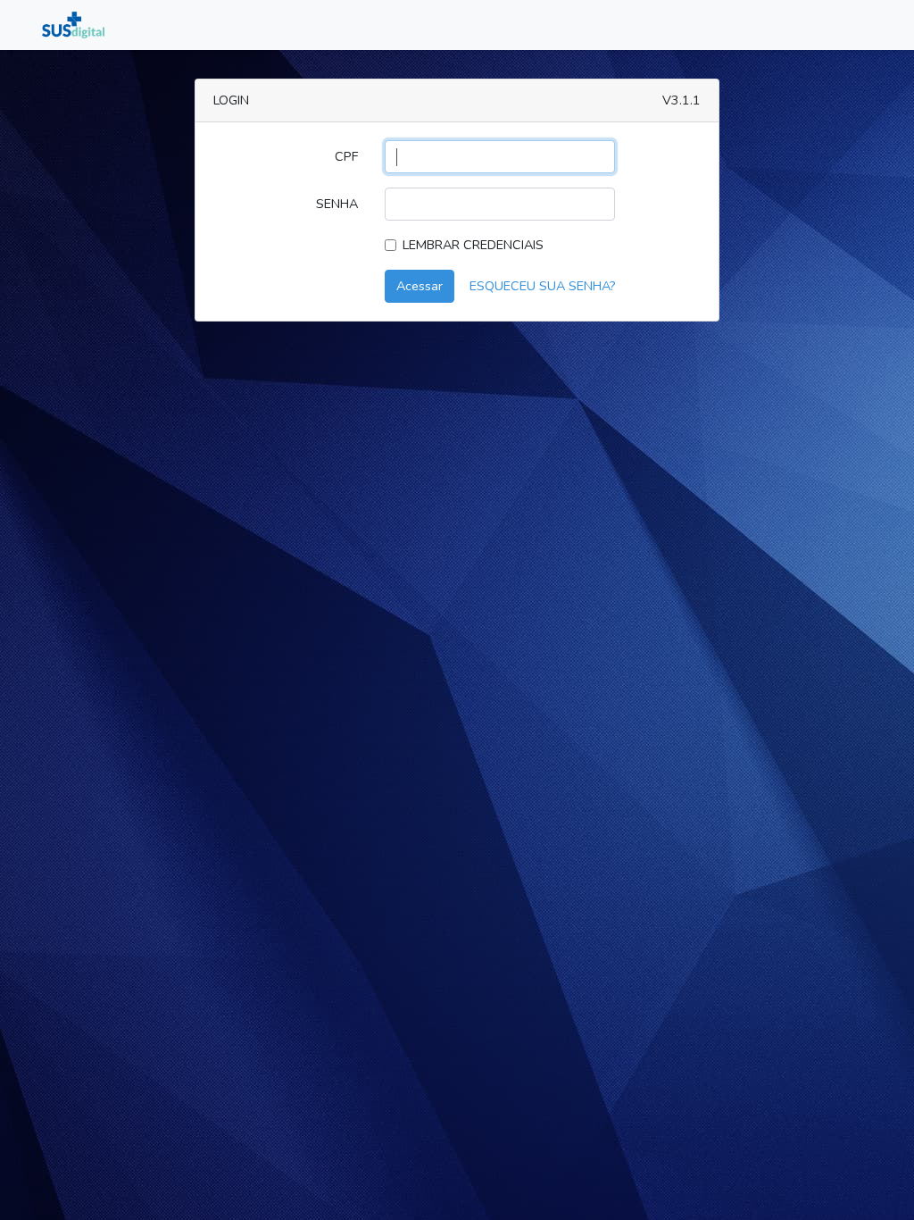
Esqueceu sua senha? (542, 286)
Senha (337, 204)
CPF (346, 156)
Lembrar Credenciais (473, 245)
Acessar (419, 286)
